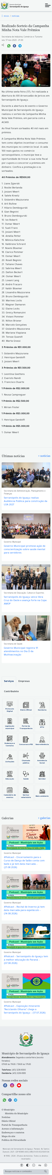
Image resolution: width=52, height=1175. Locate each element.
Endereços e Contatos (10, 745)
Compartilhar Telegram (20, 45)
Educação (10, 779)
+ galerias (44, 818)
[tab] (9, 681)
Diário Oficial (26, 710)
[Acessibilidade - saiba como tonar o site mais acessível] (22, 1166)
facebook (5, 1086)
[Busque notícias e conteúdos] (45, 1171)
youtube (19, 1086)
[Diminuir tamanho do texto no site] (34, 1166)
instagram (12, 1086)
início (6, 16)
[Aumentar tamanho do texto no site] (46, 1166)
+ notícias (44, 456)
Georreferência (42, 745)
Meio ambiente (42, 796)
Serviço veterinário (26, 796)
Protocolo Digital (9, 710)
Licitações (9, 762)
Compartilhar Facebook (14, 45)
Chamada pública (26, 762)
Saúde (26, 779)
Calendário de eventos (10, 796)
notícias (15, 16)
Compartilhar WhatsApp (9, 45)
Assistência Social (42, 762)
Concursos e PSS (26, 745)
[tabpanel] (26, 750)
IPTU (42, 727)
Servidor (42, 779)
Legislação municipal (9, 727)
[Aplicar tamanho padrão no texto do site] (40, 1166)
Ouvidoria (42, 710)
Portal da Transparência (26, 727)
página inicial (14, 5)
